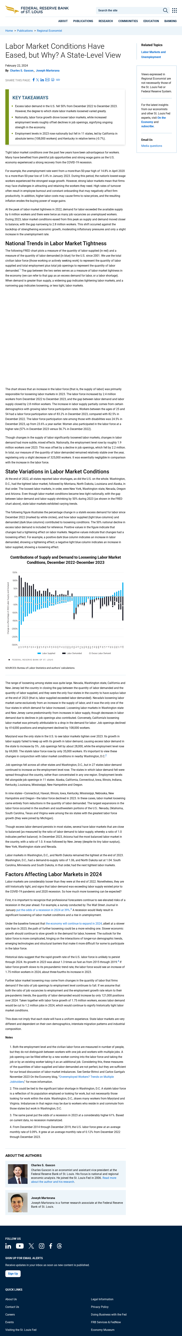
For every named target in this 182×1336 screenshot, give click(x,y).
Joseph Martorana (48, 70)
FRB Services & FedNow (106, 1322)
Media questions (151, 146)
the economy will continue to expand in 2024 (74, 923)
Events (9, 1322)
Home (9, 30)
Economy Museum (102, 1330)
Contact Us (12, 1307)
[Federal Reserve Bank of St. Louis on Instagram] (41, 1247)
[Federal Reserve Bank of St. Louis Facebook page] (50, 1247)
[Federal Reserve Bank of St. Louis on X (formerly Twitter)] (31, 1247)
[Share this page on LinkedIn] (42, 80)
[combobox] (128, 10)
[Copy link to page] (58, 80)
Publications (25, 30)
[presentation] (63, 21)
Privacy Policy (100, 1307)
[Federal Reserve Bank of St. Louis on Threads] (59, 1247)
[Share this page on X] (37, 80)
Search (165, 10)
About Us (11, 1299)
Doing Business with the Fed (109, 1314)
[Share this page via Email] (47, 80)
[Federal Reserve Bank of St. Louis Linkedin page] (8, 1247)
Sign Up (13, 1273)
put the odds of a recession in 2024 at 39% (43, 910)
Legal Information (102, 1299)
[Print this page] (52, 80)
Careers (10, 1314)
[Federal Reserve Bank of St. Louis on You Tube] (20, 1247)
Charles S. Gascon (21, 70)
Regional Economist (49, 30)
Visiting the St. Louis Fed (20, 1330)
